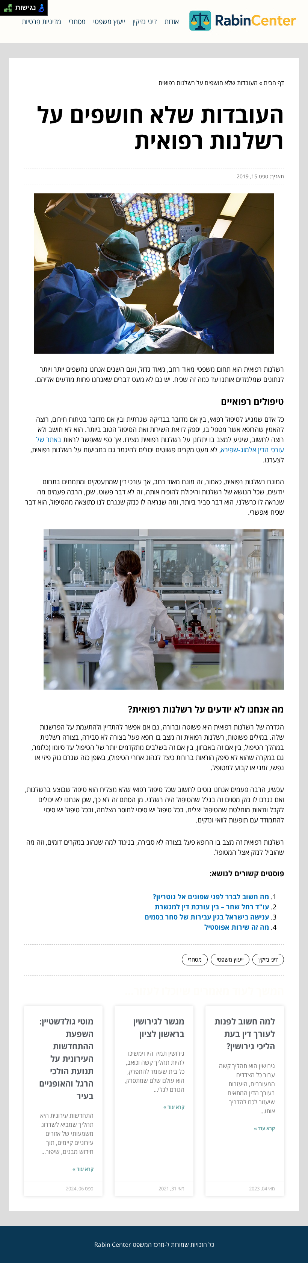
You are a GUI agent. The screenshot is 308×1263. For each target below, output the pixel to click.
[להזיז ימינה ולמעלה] (10, 6)
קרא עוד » (264, 1128)
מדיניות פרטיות (41, 21)
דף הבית (274, 83)
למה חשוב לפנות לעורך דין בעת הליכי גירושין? (244, 1033)
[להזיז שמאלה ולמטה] (6, 10)
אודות (172, 21)
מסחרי (77, 21)
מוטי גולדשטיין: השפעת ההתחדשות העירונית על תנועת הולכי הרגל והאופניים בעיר (66, 1058)
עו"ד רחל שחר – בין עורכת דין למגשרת (212, 906)
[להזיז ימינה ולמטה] (10, 10)
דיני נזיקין (145, 21)
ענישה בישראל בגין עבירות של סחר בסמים (207, 916)
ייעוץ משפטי (109, 21)
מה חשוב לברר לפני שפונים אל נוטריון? (211, 896)
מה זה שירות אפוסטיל (236, 927)
